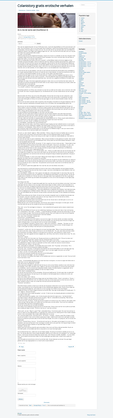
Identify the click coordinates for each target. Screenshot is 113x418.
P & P (80, 94)
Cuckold (81, 69)
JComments (46, 402)
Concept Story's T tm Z (29, 37)
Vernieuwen (20, 393)
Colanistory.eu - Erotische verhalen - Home (29, 10)
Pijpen (80, 96)
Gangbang (81, 78)
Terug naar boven (91, 415)
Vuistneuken (82, 117)
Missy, (82, 21)
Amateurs (81, 51)
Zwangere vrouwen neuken (85, 118)
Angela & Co (82, 56)
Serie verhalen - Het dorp (85, 102)
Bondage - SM (82, 59)
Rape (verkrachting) (83, 97)
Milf (80, 87)
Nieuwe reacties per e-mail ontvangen (27, 384)
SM (79, 105)
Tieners (80, 109)
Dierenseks (81, 71)
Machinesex (82, 85)
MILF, (82, 24)
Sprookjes (81, 106)
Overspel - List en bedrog (85, 93)
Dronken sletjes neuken (84, 72)
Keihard (80, 84)
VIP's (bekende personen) (85, 115)
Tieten (80, 111)
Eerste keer (81, 74)
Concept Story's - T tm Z (85, 66)
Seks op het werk (83, 103)
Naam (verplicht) (21, 355)
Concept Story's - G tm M (85, 63)
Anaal (80, 54)
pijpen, (82, 27)
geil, (82, 28)
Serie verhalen (82, 99)
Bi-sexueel (81, 57)
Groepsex (81, 79)
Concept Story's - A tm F (85, 62)
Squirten (81, 108)
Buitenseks (81, 60)
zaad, (82, 19)
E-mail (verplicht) (22, 361)
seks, (82, 30)
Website (20, 366)
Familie (80, 76)
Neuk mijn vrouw (83, 90)
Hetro (80, 81)
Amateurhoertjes (83, 53)
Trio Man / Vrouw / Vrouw (85, 114)
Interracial (81, 82)
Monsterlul (81, 88)
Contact (81, 41)
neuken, (83, 18)
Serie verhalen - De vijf (84, 100)
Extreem (81, 75)
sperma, (83, 22)
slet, (82, 31)
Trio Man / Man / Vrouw (84, 112)
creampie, (83, 25)
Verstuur (21, 399)
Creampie (81, 68)
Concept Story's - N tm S (85, 65)
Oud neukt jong (82, 91)
